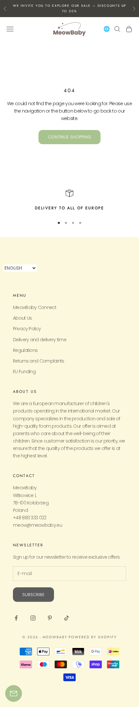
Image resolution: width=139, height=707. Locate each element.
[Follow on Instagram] (33, 618)
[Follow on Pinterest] (50, 618)
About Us (22, 318)
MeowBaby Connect (34, 307)
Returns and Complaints (38, 361)
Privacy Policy (27, 328)
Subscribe (33, 595)
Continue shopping (69, 137)
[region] (69, 200)
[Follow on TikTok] (66, 618)
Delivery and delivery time (39, 339)
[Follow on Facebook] (16, 618)
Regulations (25, 350)
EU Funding (24, 371)
